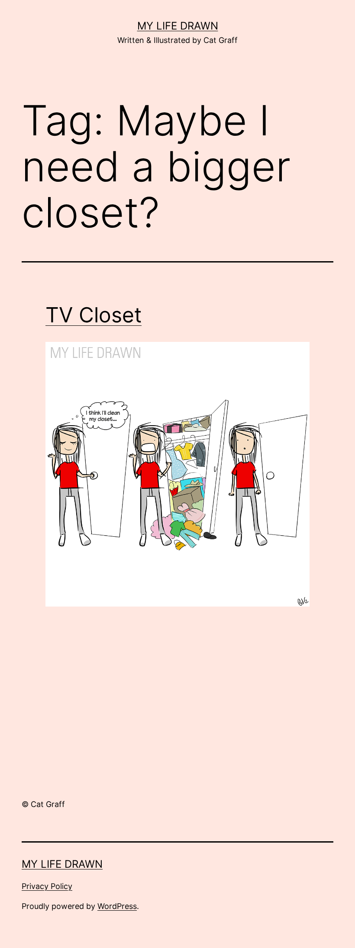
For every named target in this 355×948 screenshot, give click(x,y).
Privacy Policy (47, 886)
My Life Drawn (177, 26)
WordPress (117, 906)
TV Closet (93, 315)
